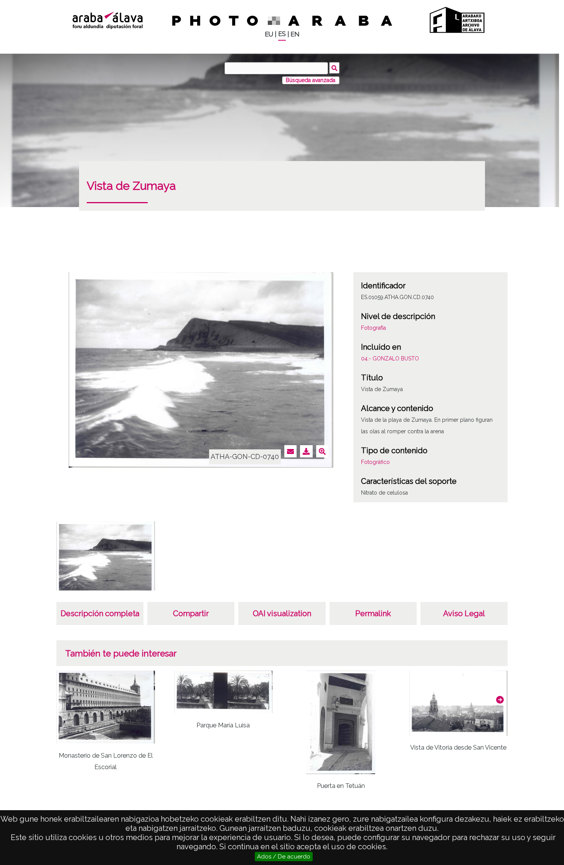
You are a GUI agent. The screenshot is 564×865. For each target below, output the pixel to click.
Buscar (334, 68)
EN (294, 34)
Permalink (373, 613)
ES (282, 34)
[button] (500, 700)
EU (269, 34)
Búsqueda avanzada (310, 80)
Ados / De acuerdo (283, 856)
